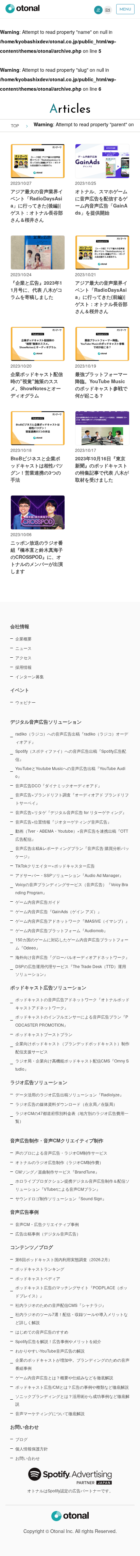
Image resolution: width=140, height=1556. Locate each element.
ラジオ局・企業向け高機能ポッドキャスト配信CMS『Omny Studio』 (72, 1065)
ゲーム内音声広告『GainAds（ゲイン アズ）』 (58, 911)
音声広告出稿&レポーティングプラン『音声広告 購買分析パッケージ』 (72, 852)
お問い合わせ (27, 1458)
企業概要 (23, 638)
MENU (125, 9)
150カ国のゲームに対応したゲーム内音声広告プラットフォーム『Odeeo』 (71, 943)
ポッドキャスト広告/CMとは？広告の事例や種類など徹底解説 (72, 1387)
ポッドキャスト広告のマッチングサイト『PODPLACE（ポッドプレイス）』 (71, 1291)
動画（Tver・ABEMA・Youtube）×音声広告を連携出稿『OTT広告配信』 (71, 835)
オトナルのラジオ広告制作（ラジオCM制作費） (59, 1162)
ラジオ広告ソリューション (38, 1082)
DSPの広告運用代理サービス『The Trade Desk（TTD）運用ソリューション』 (70, 970)
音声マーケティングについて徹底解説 (50, 1413)
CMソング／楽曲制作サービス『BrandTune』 (57, 1172)
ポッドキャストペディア (37, 1278)
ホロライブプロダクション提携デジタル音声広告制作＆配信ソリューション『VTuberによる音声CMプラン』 (72, 1185)
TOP (15, 125)
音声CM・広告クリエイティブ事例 (47, 1224)
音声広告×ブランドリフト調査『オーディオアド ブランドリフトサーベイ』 (72, 799)
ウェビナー (25, 702)
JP (98, 10)
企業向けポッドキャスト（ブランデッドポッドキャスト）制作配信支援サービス (72, 1047)
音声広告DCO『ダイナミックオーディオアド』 (58, 785)
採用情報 (23, 667)
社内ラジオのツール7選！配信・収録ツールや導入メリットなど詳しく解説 (71, 1318)
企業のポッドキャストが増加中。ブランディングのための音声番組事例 (72, 1364)
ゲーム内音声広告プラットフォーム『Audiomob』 (61, 930)
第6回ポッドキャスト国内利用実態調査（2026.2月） (63, 1259)
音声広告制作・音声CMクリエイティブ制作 (56, 1140)
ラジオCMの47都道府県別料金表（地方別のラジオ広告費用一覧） (71, 1117)
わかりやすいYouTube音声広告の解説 (50, 1351)
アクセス (23, 657)
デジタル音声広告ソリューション (46, 721)
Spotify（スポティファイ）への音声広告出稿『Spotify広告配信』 (70, 755)
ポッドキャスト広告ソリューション (48, 987)
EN (107, 10)
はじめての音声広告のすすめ (41, 1332)
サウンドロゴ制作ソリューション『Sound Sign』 (60, 1198)
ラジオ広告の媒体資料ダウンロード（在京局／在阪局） (66, 1104)
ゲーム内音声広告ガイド (37, 902)
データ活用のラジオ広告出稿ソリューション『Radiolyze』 (69, 1094)
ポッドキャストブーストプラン (43, 1034)
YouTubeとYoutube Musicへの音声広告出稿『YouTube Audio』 (70, 772)
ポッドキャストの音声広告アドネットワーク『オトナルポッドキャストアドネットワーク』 (72, 1003)
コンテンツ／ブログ (31, 1247)
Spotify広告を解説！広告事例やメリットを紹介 (58, 1341)
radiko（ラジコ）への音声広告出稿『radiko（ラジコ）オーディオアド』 (71, 738)
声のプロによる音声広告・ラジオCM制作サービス (61, 1153)
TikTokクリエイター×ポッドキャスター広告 (55, 866)
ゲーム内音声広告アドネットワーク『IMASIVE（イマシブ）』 (72, 921)
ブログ (21, 1439)
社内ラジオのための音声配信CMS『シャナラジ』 (60, 1305)
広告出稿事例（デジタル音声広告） (48, 1233)
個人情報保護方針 (31, 1448)
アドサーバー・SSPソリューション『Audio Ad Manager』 (69, 875)
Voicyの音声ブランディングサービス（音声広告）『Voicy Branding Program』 (71, 888)
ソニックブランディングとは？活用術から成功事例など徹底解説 (72, 1400)
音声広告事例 (24, 1211)
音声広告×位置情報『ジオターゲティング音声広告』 (63, 822)
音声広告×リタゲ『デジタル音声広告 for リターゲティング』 (70, 812)
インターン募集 (29, 676)
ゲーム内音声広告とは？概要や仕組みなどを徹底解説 (64, 1377)
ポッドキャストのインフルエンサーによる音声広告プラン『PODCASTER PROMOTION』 (71, 1021)
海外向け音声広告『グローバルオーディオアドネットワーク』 (72, 957)
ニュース (23, 648)
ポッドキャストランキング (39, 1269)
